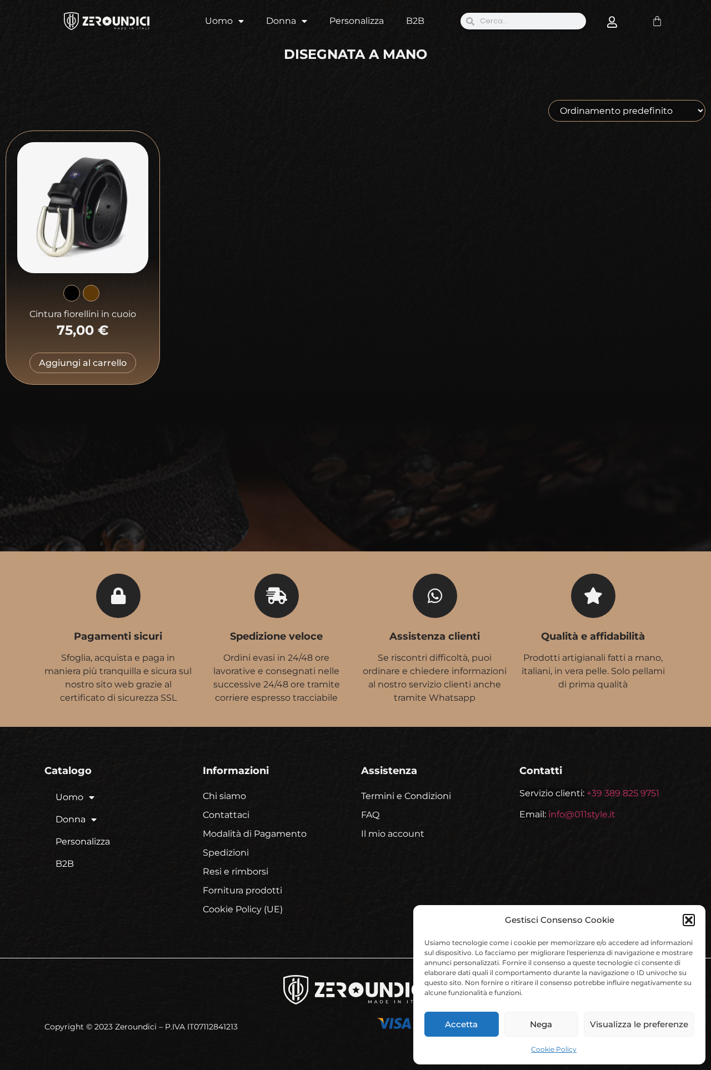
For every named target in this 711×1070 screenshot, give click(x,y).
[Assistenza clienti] (435, 596)
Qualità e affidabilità (593, 636)
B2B (415, 21)
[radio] (71, 293)
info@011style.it (581, 814)
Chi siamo (224, 796)
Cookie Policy (554, 1049)
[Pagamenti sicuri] (118, 596)
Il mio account (392, 833)
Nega (541, 1024)
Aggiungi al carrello (83, 363)
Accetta (461, 1024)
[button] (688, 920)
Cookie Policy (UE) (243, 909)
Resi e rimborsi (235, 871)
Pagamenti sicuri (118, 636)
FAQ (370, 815)
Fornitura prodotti (242, 890)
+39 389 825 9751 (623, 793)
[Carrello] (657, 21)
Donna (281, 21)
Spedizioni (226, 852)
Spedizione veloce (276, 636)
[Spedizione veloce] (276, 596)
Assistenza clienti (434, 636)
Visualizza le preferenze (639, 1024)
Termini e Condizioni (406, 796)
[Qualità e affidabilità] (593, 596)
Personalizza (356, 21)
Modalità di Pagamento (255, 833)
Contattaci (226, 815)
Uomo (219, 21)
